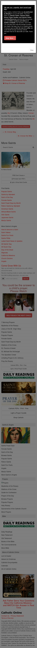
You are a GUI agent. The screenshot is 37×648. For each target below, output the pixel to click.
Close (31, 50)
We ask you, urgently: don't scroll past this (17, 8)
